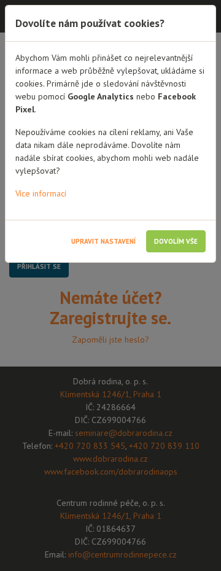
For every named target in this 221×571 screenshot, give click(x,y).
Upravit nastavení (103, 241)
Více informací (40, 193)
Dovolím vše (176, 241)
